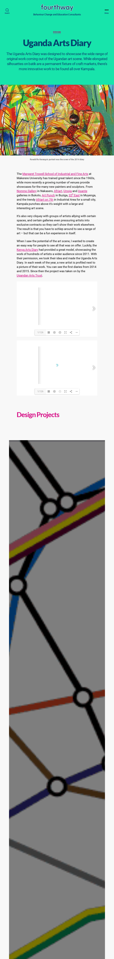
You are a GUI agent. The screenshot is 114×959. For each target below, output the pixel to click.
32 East (74, 195)
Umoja (67, 191)
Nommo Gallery (27, 191)
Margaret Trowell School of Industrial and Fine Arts (55, 174)
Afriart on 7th (44, 199)
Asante (82, 191)
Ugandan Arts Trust (29, 275)
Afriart (58, 191)
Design (57, 32)
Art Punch (48, 195)
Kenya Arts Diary (27, 249)
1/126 (40, 332)
